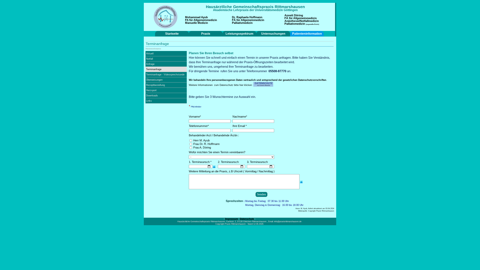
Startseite (172, 33)
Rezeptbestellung (155, 85)
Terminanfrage (153, 69)
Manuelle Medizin (196, 22)
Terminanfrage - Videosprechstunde (165, 74)
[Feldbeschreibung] (214, 166)
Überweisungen (154, 79)
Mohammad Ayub (196, 17)
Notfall (149, 58)
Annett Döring (293, 15)
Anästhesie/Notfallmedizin (301, 21)
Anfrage (150, 64)
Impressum (231, 219)
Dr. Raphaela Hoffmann (247, 17)
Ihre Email (239, 126)
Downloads (152, 95)
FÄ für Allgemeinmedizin (248, 20)
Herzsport (151, 90)
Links (149, 100)
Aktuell (150, 53)
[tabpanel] (255, 7)
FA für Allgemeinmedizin (201, 20)
